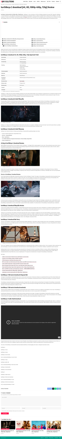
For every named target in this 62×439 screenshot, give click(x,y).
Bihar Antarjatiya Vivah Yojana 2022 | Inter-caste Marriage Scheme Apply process (17, 265)
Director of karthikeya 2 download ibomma (11, 45)
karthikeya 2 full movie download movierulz (39, 44)
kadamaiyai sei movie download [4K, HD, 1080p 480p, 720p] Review (14, 272)
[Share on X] (53, 389)
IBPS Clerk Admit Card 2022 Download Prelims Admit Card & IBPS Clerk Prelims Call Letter (19, 261)
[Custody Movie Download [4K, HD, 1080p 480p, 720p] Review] (23, 425)
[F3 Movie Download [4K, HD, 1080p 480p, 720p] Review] (38, 425)
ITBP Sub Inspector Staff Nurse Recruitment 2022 (11, 260)
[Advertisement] (31, 30)
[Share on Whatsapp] (55, 389)
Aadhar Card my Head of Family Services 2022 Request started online (15, 256)
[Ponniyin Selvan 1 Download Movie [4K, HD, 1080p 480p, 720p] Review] (54, 425)
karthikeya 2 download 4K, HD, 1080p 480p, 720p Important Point (13, 38)
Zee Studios (22, 81)
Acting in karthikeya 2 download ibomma (9, 44)
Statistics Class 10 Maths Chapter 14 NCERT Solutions (12, 258)
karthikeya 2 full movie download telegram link (40, 42)
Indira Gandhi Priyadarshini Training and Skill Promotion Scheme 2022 (15, 263)
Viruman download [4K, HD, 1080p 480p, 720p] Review (12, 270)
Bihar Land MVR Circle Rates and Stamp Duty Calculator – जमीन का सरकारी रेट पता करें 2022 (18, 268)
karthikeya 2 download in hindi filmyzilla (9, 40)
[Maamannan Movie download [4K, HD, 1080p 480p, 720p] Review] (8, 425)
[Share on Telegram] (58, 389)
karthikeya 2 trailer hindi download (38, 45)
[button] (60, 1)
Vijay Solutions (7, 1)
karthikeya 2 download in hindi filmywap (9, 42)
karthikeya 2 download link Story (38, 40)
